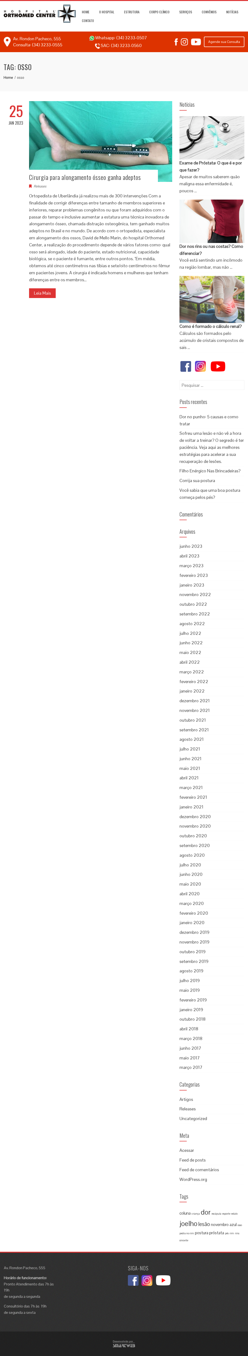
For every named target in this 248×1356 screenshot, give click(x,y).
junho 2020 (190, 874)
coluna (185, 1213)
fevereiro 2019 (193, 1000)
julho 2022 (190, 633)
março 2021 (191, 787)
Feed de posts (192, 1160)
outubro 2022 (193, 604)
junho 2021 (190, 758)
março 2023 (191, 565)
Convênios (209, 11)
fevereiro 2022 (193, 681)
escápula (216, 1213)
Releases (40, 186)
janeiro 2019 (191, 1009)
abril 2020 (189, 893)
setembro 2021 (194, 730)
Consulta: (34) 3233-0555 (37, 45)
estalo (234, 1213)
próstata (216, 1232)
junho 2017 (190, 1048)
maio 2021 (189, 768)
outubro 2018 (192, 1019)
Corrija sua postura (197, 480)
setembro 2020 (194, 845)
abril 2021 (189, 778)
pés (227, 1233)
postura (201, 1232)
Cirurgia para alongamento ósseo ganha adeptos (85, 177)
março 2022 (191, 672)
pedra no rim (186, 1233)
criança (196, 1213)
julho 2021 (189, 749)
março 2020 (191, 903)
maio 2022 (190, 652)
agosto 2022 (192, 623)
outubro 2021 (192, 720)
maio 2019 (189, 990)
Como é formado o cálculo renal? (210, 326)
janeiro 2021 (191, 807)
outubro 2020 (193, 836)
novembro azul (224, 1224)
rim (232, 1233)
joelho (188, 1223)
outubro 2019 (192, 951)
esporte (226, 1213)
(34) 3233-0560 (126, 45)
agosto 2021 (191, 739)
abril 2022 (189, 662)
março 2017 (190, 1067)
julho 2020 (190, 865)
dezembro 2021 (194, 700)
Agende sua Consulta (224, 42)
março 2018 (190, 1038)
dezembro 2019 (194, 932)
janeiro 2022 (192, 691)
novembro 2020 (195, 826)
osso (240, 1225)
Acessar (186, 1150)
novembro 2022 (195, 594)
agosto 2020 (192, 855)
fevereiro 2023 (193, 575)
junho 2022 (191, 643)
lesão (204, 1224)
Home (85, 11)
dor (206, 1212)
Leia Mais (42, 293)
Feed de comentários (199, 1169)
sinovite (183, 1240)
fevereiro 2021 (193, 797)
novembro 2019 (194, 942)
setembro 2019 (194, 961)
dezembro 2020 (195, 816)
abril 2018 (188, 1029)
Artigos (186, 1099)
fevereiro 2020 (193, 913)
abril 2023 (189, 556)
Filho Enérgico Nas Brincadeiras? (209, 471)
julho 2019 (189, 980)
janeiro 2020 (191, 922)
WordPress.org (193, 1179)
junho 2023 (190, 546)
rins (237, 1233)
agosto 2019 (191, 971)
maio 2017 (189, 1058)
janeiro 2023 (191, 585)
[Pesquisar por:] (211, 383)
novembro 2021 (194, 710)
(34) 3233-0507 (131, 37)
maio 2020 (190, 884)
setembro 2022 (194, 614)
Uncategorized (193, 1118)
